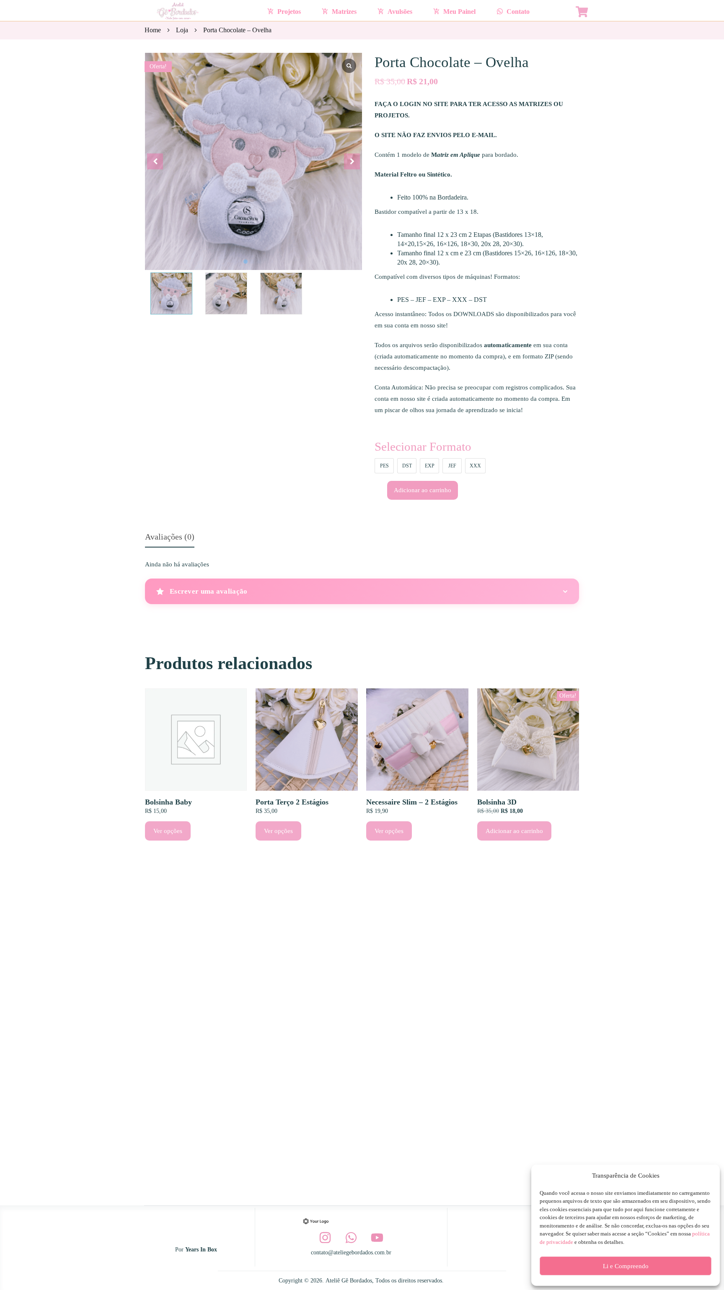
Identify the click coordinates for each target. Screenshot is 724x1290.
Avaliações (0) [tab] (169, 536)
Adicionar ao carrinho (422, 490)
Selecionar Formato (423, 446)
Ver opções (167, 831)
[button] (245, 262)
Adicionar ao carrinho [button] (514, 831)
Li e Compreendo (626, 1266)
